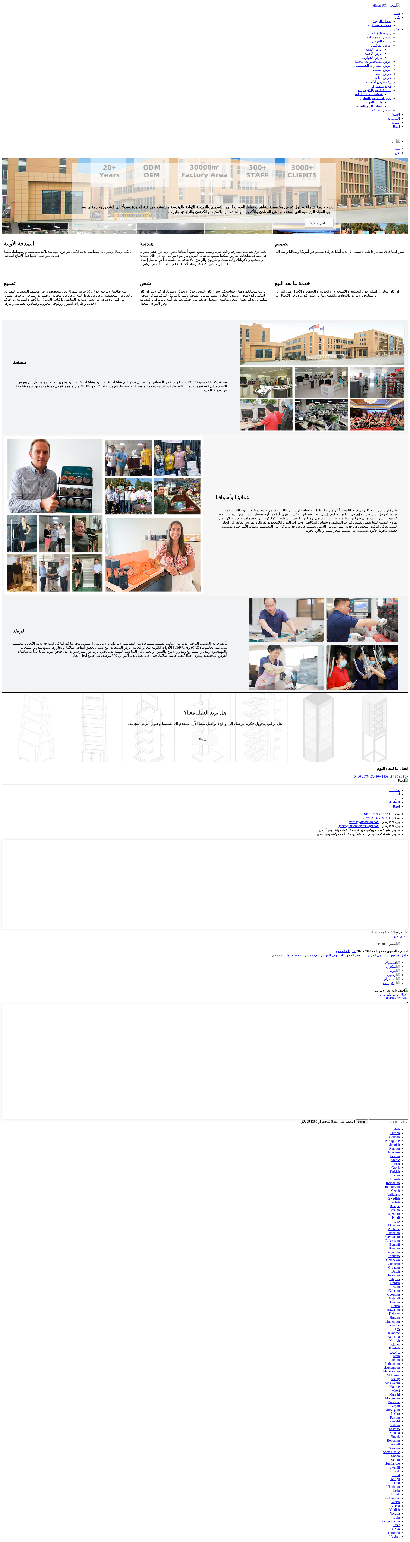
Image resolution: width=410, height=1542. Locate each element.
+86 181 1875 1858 (395, 776)
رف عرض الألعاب (378, 82)
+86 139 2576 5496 (367, 776)
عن (397, 17)
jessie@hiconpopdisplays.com (359, 826)
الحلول (395, 114)
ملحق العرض (373, 102)
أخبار (396, 794)
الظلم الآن (401, 936)
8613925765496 (397, 998)
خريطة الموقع (346, 951)
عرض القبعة (374, 49)
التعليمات (393, 802)
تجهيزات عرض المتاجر (375, 98)
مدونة (396, 122)
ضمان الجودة (382, 21)
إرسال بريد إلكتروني (394, 994)
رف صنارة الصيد (379, 33)
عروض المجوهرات (352, 955)
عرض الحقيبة (381, 86)
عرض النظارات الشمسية (373, 65)
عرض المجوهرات (379, 37)
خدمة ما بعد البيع (379, 25)
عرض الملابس (381, 45)
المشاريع (393, 118)
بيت (397, 13)
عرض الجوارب (372, 57)
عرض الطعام (382, 70)
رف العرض (329, 955)
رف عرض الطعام (307, 955)
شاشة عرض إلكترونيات (374, 90)
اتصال (395, 126)
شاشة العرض (381, 41)
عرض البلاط (382, 78)
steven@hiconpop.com (364, 822)
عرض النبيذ (383, 74)
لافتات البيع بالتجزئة (369, 106)
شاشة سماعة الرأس (368, 94)
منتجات (394, 29)
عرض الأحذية (373, 53)
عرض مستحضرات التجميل (372, 61)
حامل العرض (375, 955)
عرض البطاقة (381, 110)
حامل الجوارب (283, 955)
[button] (319, 223)
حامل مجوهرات (397, 955)
